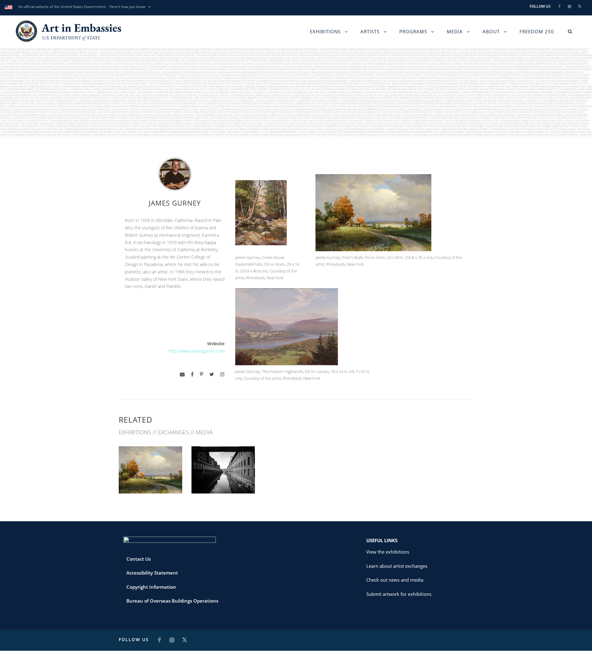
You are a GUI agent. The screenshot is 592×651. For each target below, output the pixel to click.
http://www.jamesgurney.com (196, 351)
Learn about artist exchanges (396, 566)
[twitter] (211, 374)
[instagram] (222, 374)
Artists (370, 31)
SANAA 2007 (223, 479)
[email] (182, 374)
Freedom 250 (537, 31)
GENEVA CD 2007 (150, 479)
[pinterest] (201, 374)
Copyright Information (151, 587)
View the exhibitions (387, 552)
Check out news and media (394, 580)
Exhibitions (325, 31)
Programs (413, 31)
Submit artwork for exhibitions (398, 594)
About (491, 31)
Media (455, 31)
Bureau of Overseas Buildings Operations (172, 601)
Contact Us (138, 559)
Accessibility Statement (152, 573)
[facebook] (192, 374)
